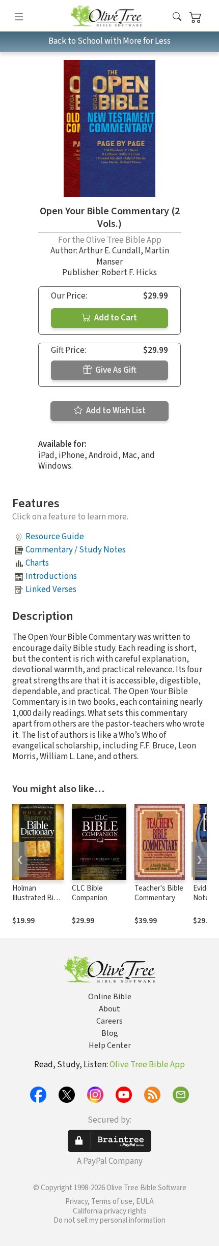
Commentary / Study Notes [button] (75, 550)
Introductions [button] (51, 576)
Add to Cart (115, 318)
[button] (177, 17)
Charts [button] (37, 563)
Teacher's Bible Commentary (158, 893)
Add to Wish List (115, 411)
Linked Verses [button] (50, 589)
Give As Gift (115, 370)
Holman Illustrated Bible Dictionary (37, 898)
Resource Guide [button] (54, 537)
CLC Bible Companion (89, 893)
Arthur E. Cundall (110, 251)
